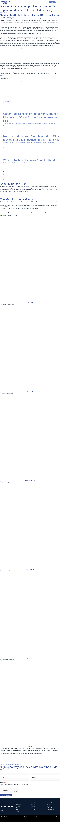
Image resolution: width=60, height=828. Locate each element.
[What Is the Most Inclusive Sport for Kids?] (12, 152)
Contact (48, 806)
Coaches (33, 804)
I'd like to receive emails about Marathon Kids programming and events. (14, 784)
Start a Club (33, 802)
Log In (45, 2)
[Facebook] (5, 807)
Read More (29, 123)
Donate (52, 2)
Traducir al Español (51, 807)
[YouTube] (9, 807)
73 (3, 178)
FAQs (17, 807)
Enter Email (2, 777)
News (2, 810)
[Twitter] (12, 807)
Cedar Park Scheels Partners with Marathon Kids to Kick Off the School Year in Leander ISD (30, 117)
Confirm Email (33, 777)
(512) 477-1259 (4, 816)
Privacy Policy (39, 816)
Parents (33, 806)
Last (31, 772)
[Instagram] (2, 807)
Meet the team (19, 804)
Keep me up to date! (6, 795)
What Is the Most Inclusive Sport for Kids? (29, 160)
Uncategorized (10, 17)
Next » (4, 179)
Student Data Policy (54, 816)
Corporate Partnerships (51, 802)
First (1, 772)
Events (32, 807)
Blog (17, 809)
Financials (18, 806)
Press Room (3, 808)
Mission (17, 802)
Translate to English (51, 809)
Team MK (33, 809)
